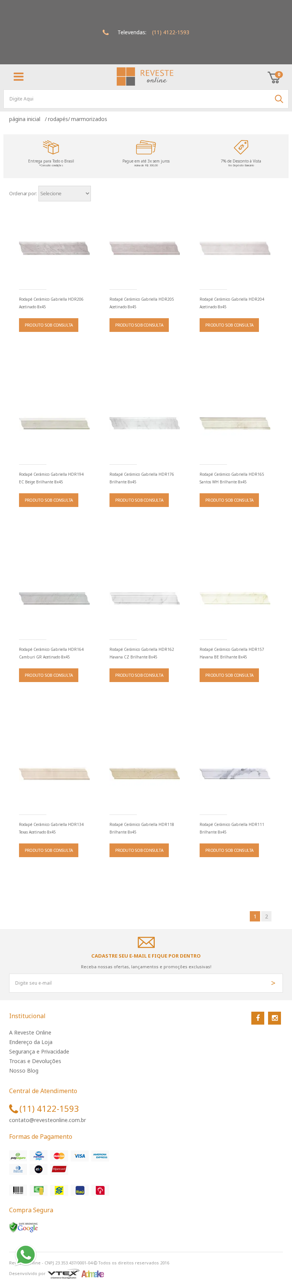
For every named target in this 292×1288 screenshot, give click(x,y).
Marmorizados (89, 119)
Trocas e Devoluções (35, 1061)
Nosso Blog (23, 1070)
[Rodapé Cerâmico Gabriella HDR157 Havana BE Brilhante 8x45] (235, 598)
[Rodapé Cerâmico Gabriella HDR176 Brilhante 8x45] (145, 423)
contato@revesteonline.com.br (47, 1120)
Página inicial (26, 119)
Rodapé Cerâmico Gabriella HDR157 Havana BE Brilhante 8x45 (232, 653)
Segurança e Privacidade (39, 1051)
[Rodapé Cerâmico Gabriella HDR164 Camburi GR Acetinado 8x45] (54, 598)
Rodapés (58, 119)
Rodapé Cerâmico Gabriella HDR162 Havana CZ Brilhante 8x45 (142, 653)
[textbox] (146, 98)
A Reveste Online (30, 1032)
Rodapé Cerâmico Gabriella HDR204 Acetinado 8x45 (232, 302)
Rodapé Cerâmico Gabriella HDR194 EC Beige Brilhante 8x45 (51, 478)
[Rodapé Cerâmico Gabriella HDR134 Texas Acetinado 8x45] (54, 773)
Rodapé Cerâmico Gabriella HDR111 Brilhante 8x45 (232, 828)
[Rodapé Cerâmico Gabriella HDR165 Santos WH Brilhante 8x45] (235, 423)
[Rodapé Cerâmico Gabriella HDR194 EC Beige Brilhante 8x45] (54, 423)
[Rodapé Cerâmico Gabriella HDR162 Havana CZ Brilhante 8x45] (145, 598)
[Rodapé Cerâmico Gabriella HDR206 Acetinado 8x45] (54, 248)
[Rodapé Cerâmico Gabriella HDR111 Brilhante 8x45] (235, 773)
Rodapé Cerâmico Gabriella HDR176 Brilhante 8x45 (142, 478)
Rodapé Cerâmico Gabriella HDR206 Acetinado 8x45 (51, 302)
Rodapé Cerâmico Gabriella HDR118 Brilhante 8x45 (142, 828)
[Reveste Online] (145, 76)
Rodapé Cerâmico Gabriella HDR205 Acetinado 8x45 (142, 302)
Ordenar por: (23, 193)
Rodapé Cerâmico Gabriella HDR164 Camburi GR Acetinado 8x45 (51, 653)
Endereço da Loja (30, 1042)
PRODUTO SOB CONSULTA (49, 325)
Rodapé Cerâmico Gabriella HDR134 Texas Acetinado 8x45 (51, 828)
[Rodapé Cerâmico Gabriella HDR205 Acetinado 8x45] (145, 248)
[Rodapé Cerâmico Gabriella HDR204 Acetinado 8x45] (235, 248)
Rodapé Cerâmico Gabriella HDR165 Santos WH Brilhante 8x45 (232, 478)
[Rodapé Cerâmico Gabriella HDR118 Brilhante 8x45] (145, 773)
